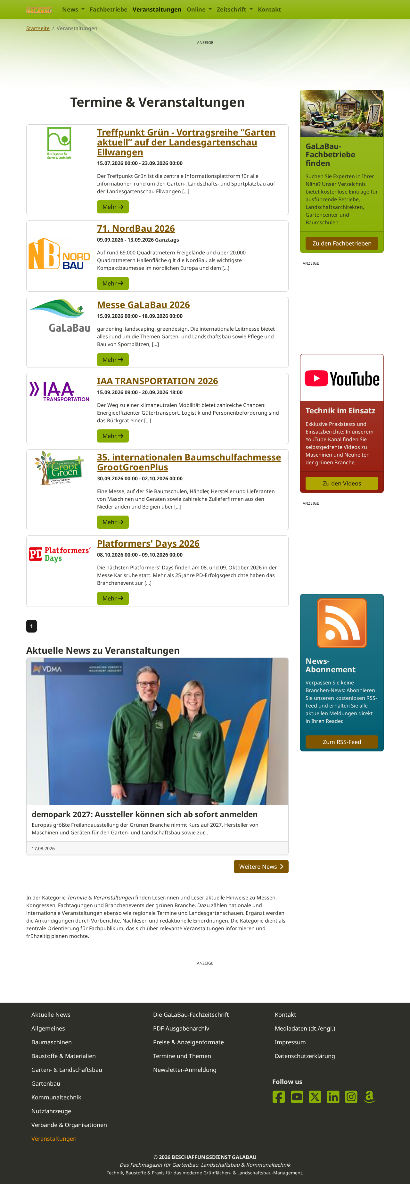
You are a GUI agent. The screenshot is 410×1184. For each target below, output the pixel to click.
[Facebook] (279, 1096)
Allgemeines (48, 1028)
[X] (315, 1096)
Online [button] (197, 9)
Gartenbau (45, 1083)
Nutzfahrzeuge (51, 1111)
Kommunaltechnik (56, 1097)
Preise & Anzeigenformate (188, 1042)
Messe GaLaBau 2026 (143, 304)
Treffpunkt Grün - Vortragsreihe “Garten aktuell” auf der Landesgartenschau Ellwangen (186, 142)
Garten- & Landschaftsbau (66, 1069)
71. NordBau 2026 (136, 228)
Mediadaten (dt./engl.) (305, 1028)
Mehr (110, 207)
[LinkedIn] (333, 1096)
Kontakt (269, 9)
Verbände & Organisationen (69, 1125)
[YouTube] (297, 1096)
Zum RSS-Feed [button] (342, 742)
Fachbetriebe (108, 9)
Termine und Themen (182, 1056)
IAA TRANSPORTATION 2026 (157, 381)
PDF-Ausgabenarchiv (181, 1028)
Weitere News (258, 866)
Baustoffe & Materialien (63, 1056)
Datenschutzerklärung (305, 1056)
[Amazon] (369, 1096)
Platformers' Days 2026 (148, 543)
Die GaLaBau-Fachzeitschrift (191, 1014)
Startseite (38, 28)
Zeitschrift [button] (232, 9)
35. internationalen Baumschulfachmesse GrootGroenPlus (189, 462)
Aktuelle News (50, 1014)
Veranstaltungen (157, 9)
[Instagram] (351, 1096)
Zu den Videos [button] (342, 483)
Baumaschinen (51, 1042)
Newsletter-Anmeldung (185, 1069)
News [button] (71, 9)
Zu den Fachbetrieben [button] (342, 243)
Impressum (290, 1042)
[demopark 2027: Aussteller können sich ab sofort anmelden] (157, 731)
